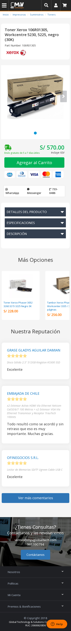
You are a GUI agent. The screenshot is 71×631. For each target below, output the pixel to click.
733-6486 (53, 191)
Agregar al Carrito (34, 162)
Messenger (34, 193)
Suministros (37, 14)
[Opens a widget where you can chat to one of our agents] (56, 624)
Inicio (6, 14)
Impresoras (19, 14)
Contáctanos (35, 555)
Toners (52, 14)
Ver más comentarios (35, 498)
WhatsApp (12, 193)
